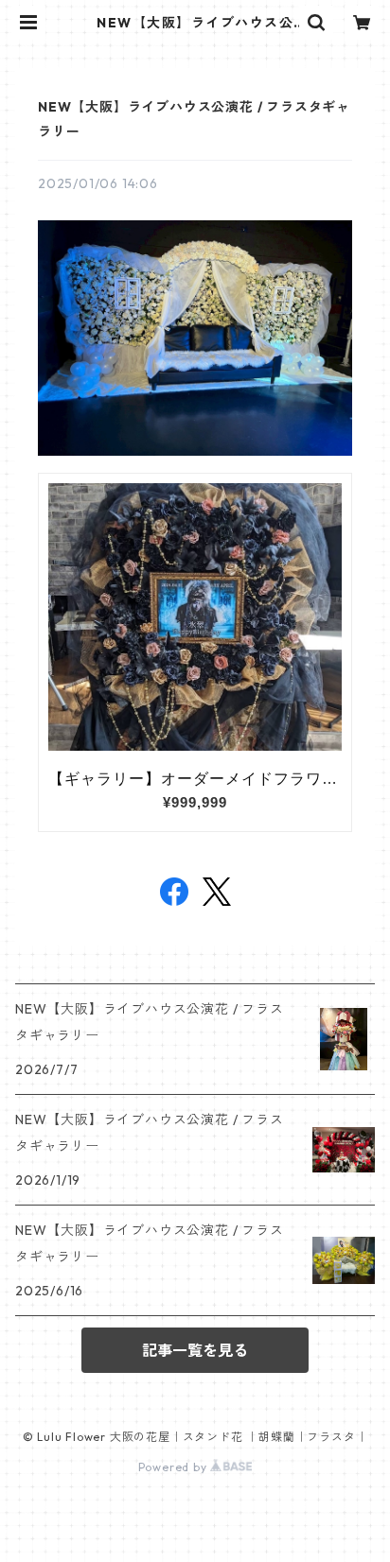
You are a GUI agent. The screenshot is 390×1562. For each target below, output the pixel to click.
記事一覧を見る (195, 1350)
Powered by (174, 1467)
